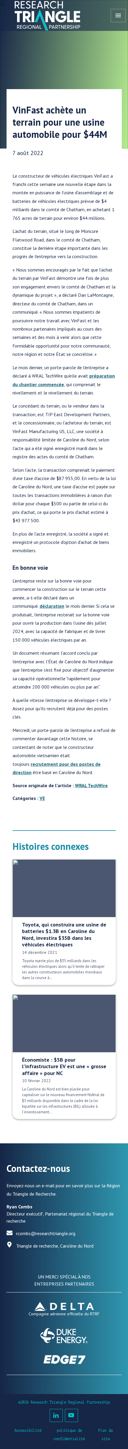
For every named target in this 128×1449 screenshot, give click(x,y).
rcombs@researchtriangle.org (45, 1233)
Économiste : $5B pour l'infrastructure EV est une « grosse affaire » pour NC (64, 1066)
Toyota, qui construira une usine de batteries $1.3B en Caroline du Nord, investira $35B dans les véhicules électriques (64, 934)
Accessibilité (27, 1431)
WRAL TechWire (91, 785)
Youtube (71, 1415)
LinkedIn (56, 1415)
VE (42, 798)
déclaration (52, 606)
